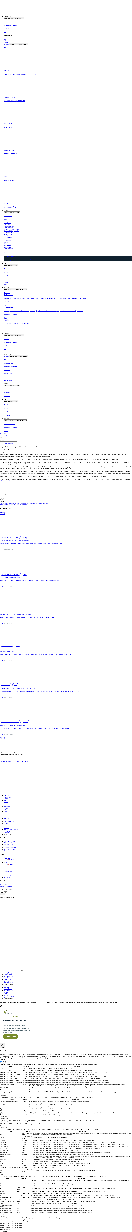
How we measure (9, 821)
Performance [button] (3, 1116)
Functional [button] (3, 1094)
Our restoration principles (11, 820)
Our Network (7, 275)
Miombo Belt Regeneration (10, 366)
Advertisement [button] (4, 1173)
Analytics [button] (2, 1126)
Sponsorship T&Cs (9, 982)
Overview (6, 22)
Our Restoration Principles (10, 25)
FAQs (5, 800)
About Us (6, 268)
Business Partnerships (9, 424)
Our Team (6, 272)
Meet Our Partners (8, 279)
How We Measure (8, 28)
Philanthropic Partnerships (10, 427)
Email (2, 892)
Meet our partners (9, 844)
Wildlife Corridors (8, 373)
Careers (6, 798)
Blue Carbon (7, 370)
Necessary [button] (3, 1059)
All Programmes (8, 359)
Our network (7, 797)
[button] (66, 498)
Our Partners (7, 415)
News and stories (8, 216)
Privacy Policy (8, 973)
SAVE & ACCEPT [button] (5, 1229)
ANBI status (7, 979)
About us (6, 795)
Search (2, 437)
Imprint (6, 978)
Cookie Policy (8, 974)
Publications (7, 219)
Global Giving (5, 481)
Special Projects (8, 376)
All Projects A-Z (8, 380)
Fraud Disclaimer (8, 976)
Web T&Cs (7, 981)
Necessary (5, 1061)
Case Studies (7, 396)
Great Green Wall (9, 248)
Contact (6, 802)
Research (6, 32)
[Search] (22, 970)
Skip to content (4, 1)
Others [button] (2, 1214)
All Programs (7, 47)
